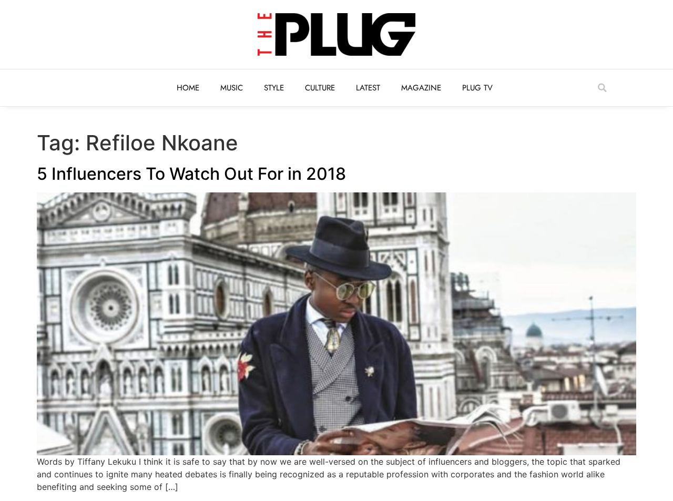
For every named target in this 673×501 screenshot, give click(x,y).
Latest (368, 88)
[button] (602, 88)
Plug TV (477, 88)
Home (188, 88)
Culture (320, 88)
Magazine (421, 88)
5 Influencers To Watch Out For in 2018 (191, 173)
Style (274, 88)
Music (231, 88)
